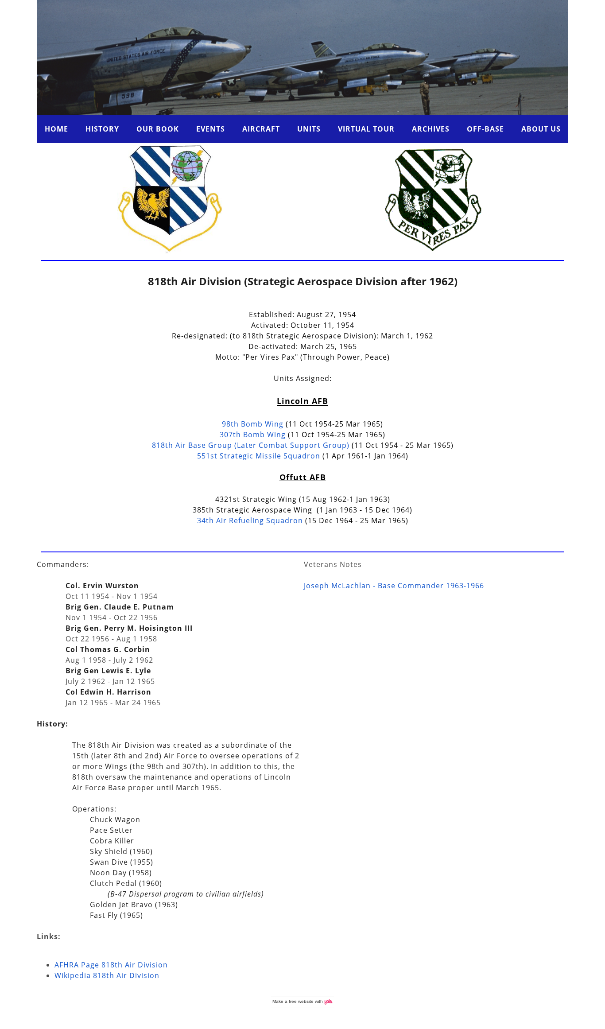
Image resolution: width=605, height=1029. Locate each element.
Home (56, 129)
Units (309, 129)
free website (301, 1001)
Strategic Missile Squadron (258, 456)
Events (210, 129)
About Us (541, 129)
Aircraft (261, 129)
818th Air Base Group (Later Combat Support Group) (250, 445)
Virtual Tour (366, 129)
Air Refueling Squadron (250, 520)
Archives (431, 129)
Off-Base (485, 129)
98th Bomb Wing (252, 424)
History (102, 129)
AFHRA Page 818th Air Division (111, 965)
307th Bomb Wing (253, 434)
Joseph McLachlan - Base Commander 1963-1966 (394, 585)
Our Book (157, 129)
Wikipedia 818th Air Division (106, 975)
